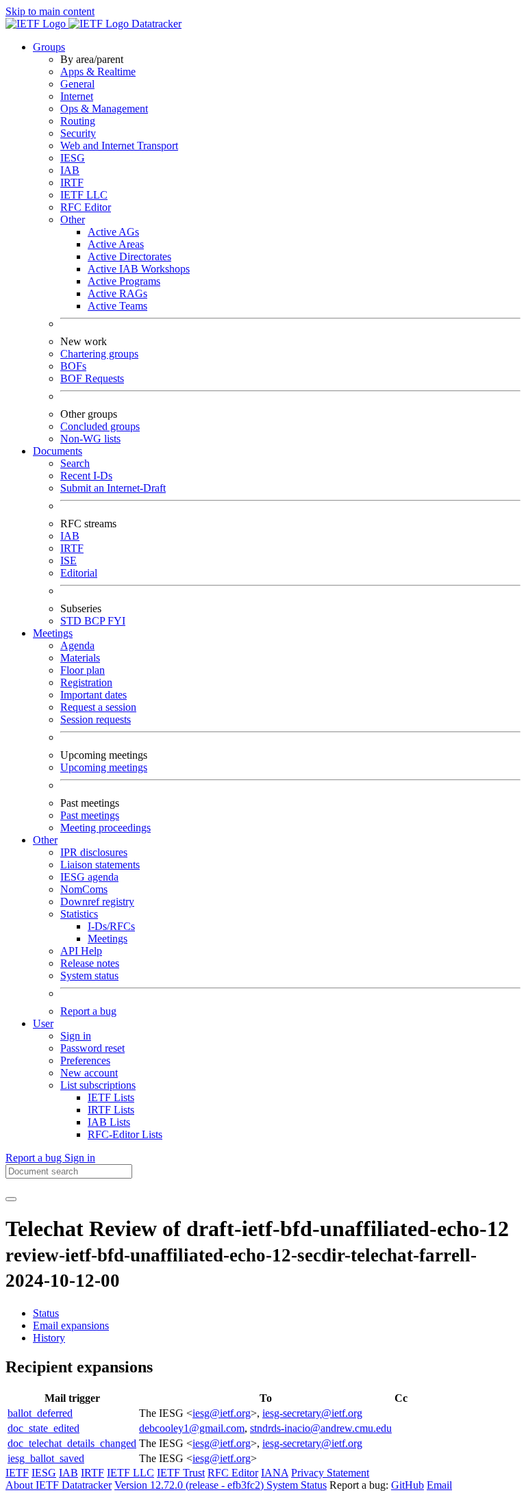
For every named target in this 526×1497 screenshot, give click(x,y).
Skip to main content (50, 11)
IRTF (72, 182)
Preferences (85, 1060)
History (49, 1338)
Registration (86, 682)
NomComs (84, 889)
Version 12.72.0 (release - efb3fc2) (190, 1485)
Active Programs (124, 281)
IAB (69, 170)
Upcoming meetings (103, 767)
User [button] (43, 1023)
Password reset (92, 1048)
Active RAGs (117, 293)
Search (75, 463)
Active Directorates (129, 256)
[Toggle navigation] (10, 1199)
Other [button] (45, 840)
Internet (76, 96)
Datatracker (155, 23)
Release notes (89, 963)
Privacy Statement (330, 1473)
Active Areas (116, 244)
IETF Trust (181, 1473)
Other (72, 219)
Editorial (78, 573)
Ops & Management (104, 108)
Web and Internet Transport (119, 145)
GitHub (407, 1485)
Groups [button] (49, 47)
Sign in (75, 1036)
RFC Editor (85, 207)
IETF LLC (84, 195)
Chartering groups (99, 354)
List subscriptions (98, 1085)
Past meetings (89, 815)
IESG (72, 158)
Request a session (98, 707)
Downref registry (97, 901)
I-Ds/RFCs (111, 926)
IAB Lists (109, 1122)
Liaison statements (100, 864)
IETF (17, 1473)
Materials (80, 658)
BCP (96, 621)
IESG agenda (89, 877)
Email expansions (71, 1325)
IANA (274, 1473)
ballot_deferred (40, 1413)
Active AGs (113, 232)
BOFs (73, 366)
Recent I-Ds (86, 475)
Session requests (95, 719)
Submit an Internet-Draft (113, 488)
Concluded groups (100, 426)
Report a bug (88, 1011)
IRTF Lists (111, 1110)
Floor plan (82, 670)
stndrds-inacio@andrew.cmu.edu (321, 1428)
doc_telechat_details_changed (72, 1443)
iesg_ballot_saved (46, 1458)
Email (439, 1485)
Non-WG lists (90, 438)
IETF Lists (111, 1097)
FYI (116, 621)
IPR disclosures (93, 852)
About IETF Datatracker (58, 1485)
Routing (77, 121)
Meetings (107, 938)
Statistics (79, 914)
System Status (296, 1485)
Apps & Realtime (98, 71)
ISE (68, 560)
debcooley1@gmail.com (192, 1428)
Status (46, 1313)
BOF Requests (92, 378)
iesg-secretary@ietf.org (312, 1413)
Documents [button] (57, 451)
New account (89, 1073)
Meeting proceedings (105, 827)
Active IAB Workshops (139, 269)
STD (72, 621)
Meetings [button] (53, 633)
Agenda (77, 645)
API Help (81, 951)
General (77, 84)
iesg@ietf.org (221, 1413)
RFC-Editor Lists (125, 1134)
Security (78, 133)
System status (89, 975)
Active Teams (117, 306)
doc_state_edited (43, 1428)
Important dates (93, 695)
